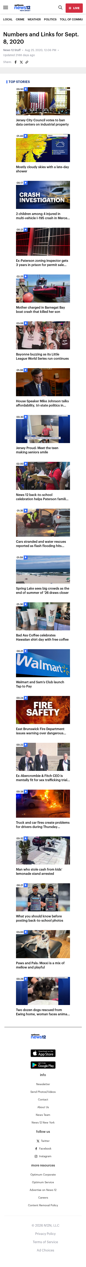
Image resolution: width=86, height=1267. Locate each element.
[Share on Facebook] (15, 62)
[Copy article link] (26, 62)
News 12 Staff (12, 50)
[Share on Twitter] (21, 62)
